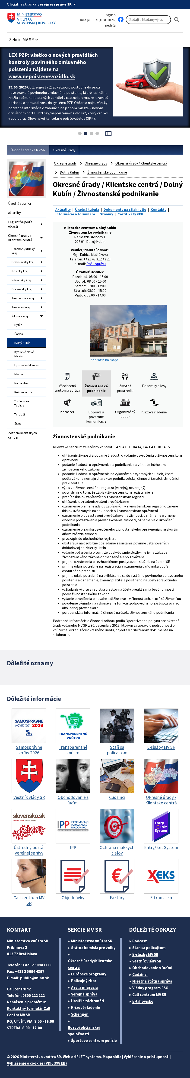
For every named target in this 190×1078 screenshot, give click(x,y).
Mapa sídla (112, 1056)
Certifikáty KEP (130, 214)
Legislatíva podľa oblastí (20, 224)
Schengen (80, 1014)
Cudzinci (140, 974)
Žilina (18, 423)
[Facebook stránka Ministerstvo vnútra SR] (121, 20)
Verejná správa (84, 994)
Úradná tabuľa (87, 209)
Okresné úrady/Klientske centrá (90, 964)
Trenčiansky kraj (23, 298)
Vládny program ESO (150, 987)
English (110, 14)
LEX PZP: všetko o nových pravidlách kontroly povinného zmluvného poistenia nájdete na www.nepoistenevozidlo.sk (53, 65)
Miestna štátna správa (152, 981)
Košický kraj (20, 271)
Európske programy (88, 974)
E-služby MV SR (145, 954)
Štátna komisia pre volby (93, 947)
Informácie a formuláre (75, 214)
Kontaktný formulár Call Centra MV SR (28, 1011)
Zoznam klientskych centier (22, 435)
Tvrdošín (20, 414)
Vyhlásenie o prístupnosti (147, 1056)
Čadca (18, 334)
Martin (18, 374)
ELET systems (88, 1056)
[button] (24, 38)
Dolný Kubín (22, 343)
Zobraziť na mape (104, 359)
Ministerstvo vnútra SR (91, 941)
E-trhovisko (142, 1001)
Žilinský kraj (20, 316)
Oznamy (106, 214)
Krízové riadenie (85, 1007)
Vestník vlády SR (146, 961)
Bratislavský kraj (23, 262)
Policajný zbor (83, 980)
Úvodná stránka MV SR (27, 150)
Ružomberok (23, 392)
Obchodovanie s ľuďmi (152, 967)
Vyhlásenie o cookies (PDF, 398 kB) (37, 1063)
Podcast (139, 941)
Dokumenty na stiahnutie (125, 209)
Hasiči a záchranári (87, 1000)
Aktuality (14, 213)
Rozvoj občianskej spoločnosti (84, 1030)
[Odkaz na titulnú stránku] (32, 17)
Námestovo (22, 383)
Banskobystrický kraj (23, 251)
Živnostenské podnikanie (107, 172)
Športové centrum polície (94, 1040)
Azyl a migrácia (84, 987)
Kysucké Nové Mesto (24, 354)
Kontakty (158, 209)
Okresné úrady (64, 150)
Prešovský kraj (22, 289)
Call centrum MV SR (149, 994)
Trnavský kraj (21, 307)
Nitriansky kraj (21, 280)
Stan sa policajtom (149, 947)
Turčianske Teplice (21, 403)
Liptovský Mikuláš (26, 365)
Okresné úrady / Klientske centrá (20, 237)
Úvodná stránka (19, 203)
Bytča (18, 325)
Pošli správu (96, 263)
